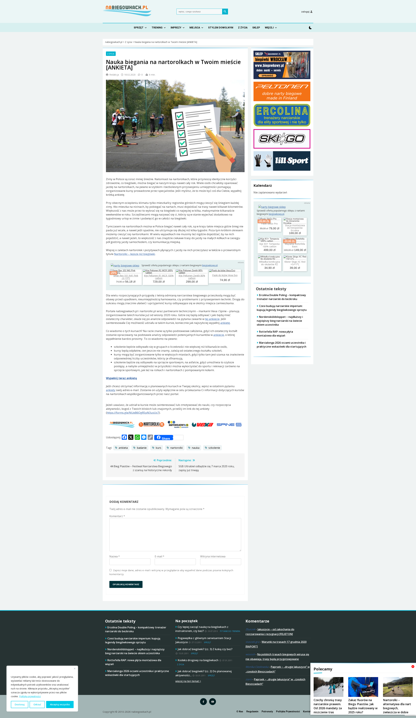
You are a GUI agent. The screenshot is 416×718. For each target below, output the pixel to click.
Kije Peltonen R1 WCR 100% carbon (159, 277)
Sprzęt (138, 27)
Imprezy (176, 27)
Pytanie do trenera (230, 631)
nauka (195, 448)
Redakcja (114, 74)
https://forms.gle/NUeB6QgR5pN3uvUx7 (133, 412)
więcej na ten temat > (188, 681)
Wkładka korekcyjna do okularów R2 (269, 263)
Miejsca (194, 27)
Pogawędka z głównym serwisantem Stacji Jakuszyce (203, 640)
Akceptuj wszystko (60, 704)
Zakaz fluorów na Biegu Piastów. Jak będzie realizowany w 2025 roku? (362, 706)
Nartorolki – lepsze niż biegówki (134, 254)
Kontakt (307, 711)
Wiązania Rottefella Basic (295, 245)
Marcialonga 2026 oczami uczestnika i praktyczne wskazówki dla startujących (137, 673)
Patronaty (267, 711)
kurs (158, 448)
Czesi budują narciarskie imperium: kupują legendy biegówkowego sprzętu (282, 308)
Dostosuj (20, 704)
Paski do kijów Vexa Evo (225, 275)
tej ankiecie (212, 319)
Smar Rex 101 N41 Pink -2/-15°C (125, 277)
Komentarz (117, 516)
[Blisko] (75, 668)
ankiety (110, 390)
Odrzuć (37, 704)
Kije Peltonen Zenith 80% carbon (192, 277)
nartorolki (176, 448)
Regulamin (252, 711)
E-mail (159, 556)
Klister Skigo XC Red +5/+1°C (294, 263)
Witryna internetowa (212, 556)
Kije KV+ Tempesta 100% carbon (269, 245)
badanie (142, 448)
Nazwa (114, 556)
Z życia (242, 27)
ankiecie (218, 335)
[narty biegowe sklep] (125, 265)
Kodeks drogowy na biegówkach (198, 660)
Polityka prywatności (30, 696)
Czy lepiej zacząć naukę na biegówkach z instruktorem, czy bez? (201, 629)
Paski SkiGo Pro (269, 223)
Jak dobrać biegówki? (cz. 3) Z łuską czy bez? (205, 649)
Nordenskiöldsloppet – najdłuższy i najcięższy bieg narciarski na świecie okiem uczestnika (280, 320)
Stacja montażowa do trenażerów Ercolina (295, 228)
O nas (239, 711)
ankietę (225, 323)
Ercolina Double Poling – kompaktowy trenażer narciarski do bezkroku (281, 297)
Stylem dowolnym (220, 27)
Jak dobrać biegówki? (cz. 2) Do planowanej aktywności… (203, 673)
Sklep (256, 27)
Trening (157, 27)
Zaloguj (305, 11)
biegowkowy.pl (210, 265)
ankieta (123, 448)
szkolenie (214, 448)
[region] (42, 689)
